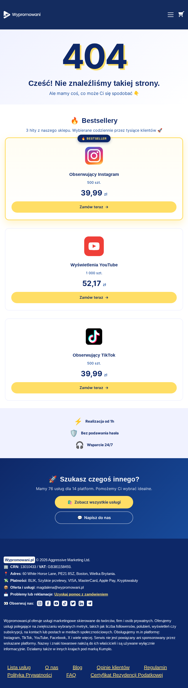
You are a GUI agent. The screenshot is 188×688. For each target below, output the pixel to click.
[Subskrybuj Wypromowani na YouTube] (56, 603)
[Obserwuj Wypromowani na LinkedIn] (81, 603)
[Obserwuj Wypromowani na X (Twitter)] (73, 603)
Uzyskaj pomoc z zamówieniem (81, 594)
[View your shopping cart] (181, 14)
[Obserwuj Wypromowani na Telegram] (89, 603)
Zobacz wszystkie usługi (94, 502)
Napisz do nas (94, 517)
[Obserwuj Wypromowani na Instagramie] (39, 603)
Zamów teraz (94, 297)
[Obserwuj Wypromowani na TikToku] (64, 603)
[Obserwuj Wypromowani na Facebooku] (48, 603)
